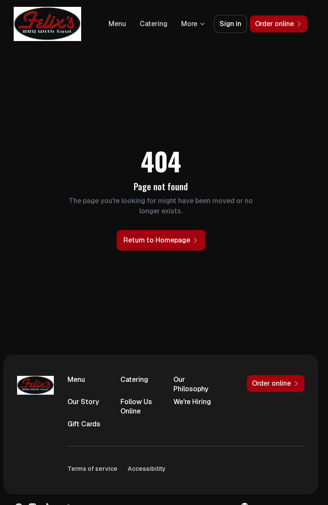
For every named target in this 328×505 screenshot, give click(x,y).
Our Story (83, 401)
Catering (153, 23)
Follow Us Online (136, 406)
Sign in (230, 23)
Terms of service (92, 469)
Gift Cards (83, 423)
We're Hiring (192, 401)
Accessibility (147, 469)
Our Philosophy (190, 384)
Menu (117, 23)
